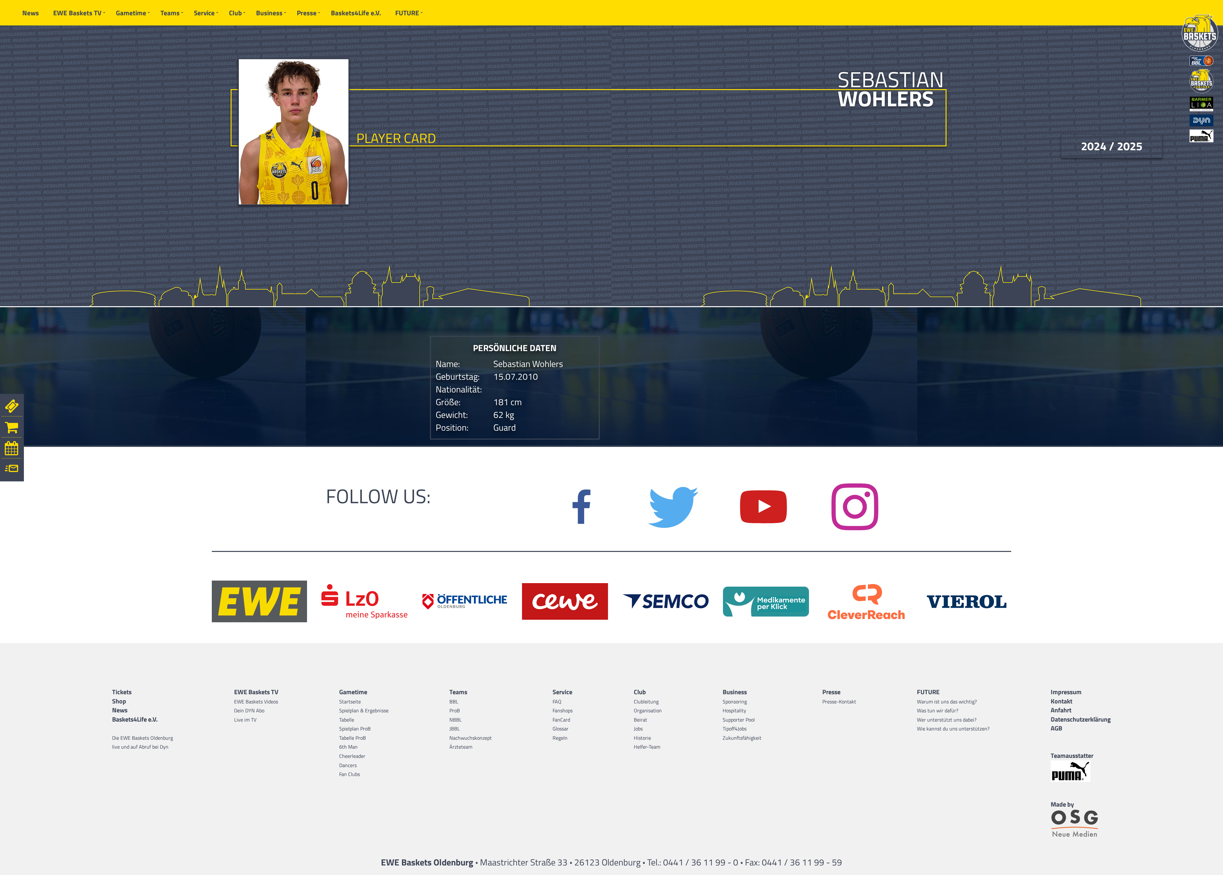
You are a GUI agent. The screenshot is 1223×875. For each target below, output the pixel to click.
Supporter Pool (739, 719)
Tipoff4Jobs (735, 728)
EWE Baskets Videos (256, 701)
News (30, 13)
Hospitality (734, 710)
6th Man (348, 747)
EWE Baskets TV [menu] (77, 13)
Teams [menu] (170, 13)
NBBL (455, 719)
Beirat (640, 719)
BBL (453, 701)
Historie (642, 738)
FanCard (561, 719)
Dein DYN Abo (249, 710)
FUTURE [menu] (407, 13)
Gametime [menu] (131, 13)
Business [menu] (269, 13)
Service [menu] (204, 13)
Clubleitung (646, 701)
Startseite (350, 701)
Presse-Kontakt (839, 701)
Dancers (348, 765)
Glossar (561, 728)
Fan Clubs (349, 774)
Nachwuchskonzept (470, 738)
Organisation (648, 710)
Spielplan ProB (355, 728)
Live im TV (245, 719)
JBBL (454, 728)
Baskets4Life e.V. (356, 13)
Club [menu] (235, 13)
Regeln (560, 738)
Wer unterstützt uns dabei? (946, 719)
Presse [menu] (307, 13)
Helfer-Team (647, 747)
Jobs (638, 728)
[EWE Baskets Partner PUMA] (1081, 771)
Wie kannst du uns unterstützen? (953, 728)
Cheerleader (352, 756)
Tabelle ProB (352, 738)
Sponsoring (735, 701)
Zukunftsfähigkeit (742, 738)
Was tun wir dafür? (937, 710)
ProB (454, 710)
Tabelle (346, 719)
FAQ (557, 701)
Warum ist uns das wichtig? (947, 701)
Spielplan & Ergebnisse (364, 710)
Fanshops (563, 710)
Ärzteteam (460, 747)
